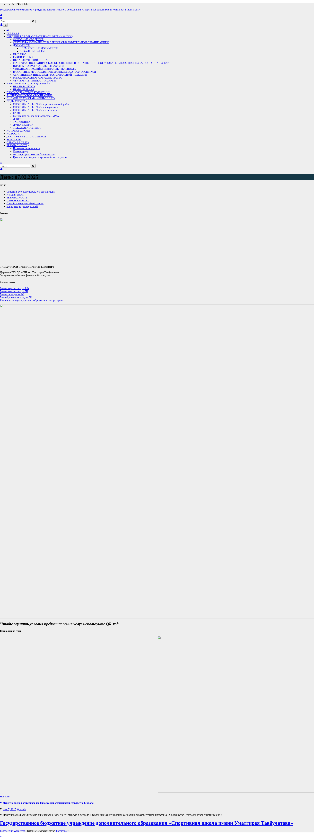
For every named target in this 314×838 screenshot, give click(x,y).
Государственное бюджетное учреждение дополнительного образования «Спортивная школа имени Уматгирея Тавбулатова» (70, 9)
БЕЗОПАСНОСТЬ (17, 145)
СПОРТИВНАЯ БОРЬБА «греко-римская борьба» (41, 104)
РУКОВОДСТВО (23, 57)
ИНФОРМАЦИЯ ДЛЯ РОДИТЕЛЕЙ (27, 83)
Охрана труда (20, 151)
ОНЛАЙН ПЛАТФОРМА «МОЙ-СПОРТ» (31, 98)
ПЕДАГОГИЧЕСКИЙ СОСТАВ (31, 60)
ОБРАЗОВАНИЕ (22, 54)
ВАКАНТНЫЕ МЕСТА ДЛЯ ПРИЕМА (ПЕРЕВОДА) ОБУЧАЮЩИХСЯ (54, 71)
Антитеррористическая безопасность (33, 154)
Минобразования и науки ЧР (16, 297)
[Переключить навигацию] (5, 25)
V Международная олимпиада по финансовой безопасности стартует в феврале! (47, 803)
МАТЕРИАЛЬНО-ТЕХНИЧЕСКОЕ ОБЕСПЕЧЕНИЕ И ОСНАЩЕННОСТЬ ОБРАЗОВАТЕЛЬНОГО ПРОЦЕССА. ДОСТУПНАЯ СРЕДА (91, 63)
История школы (15, 194)
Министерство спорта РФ (14, 288)
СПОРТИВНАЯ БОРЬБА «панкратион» (35, 107)
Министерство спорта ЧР (14, 291)
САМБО (17, 113)
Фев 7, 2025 (9, 809)
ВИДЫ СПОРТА (16, 101)
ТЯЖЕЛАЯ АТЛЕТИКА (27, 127)
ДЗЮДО (17, 118)
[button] (1, 18)
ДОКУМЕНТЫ (21, 45)
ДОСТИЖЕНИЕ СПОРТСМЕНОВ (26, 136)
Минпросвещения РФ (12, 294)
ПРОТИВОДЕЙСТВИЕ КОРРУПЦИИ (28, 92)
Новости (5, 796)
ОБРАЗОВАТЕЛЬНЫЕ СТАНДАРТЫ (34, 80)
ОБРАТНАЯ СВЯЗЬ (18, 142)
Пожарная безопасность (26, 148)
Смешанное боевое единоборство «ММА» (36, 116)
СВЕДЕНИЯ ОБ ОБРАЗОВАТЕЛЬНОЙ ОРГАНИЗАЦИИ (39, 36)
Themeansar (62, 830)
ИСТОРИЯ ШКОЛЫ (18, 130)
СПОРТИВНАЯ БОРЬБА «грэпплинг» (35, 110)
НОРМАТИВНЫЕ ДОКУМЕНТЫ (39, 48)
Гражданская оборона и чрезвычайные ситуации (40, 157)
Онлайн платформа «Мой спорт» (25, 203)
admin (22, 809)
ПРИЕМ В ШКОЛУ (24, 86)
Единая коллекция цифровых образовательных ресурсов (31, 300)
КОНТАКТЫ (14, 139)
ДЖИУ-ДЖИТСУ (23, 124)
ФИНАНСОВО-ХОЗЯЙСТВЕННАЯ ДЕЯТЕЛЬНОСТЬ (44, 68)
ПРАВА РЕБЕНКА (23, 89)
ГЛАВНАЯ (13, 33)
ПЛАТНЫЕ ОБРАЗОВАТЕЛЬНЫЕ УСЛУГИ (38, 65)
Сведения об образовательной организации (31, 191)
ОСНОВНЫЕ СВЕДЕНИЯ (28, 39)
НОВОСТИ (13, 133)
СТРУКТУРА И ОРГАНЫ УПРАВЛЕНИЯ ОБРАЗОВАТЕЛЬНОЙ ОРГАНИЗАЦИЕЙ (61, 42)
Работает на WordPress (13, 830)
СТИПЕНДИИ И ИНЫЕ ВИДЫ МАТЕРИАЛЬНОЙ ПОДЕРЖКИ (50, 74)
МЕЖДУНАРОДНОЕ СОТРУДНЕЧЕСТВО (37, 77)
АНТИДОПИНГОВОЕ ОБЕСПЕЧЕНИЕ (29, 95)
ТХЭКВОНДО (21, 121)
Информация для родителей (22, 206)
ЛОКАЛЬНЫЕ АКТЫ (32, 51)
